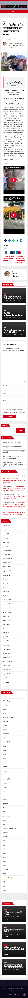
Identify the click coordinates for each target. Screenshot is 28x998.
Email (5, 393)
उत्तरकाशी (5, 725)
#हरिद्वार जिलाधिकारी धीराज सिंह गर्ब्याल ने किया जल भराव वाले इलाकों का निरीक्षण (17, 46)
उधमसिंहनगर (6, 734)
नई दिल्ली (5, 787)
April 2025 (6, 591)
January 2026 (6, 554)
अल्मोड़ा (4, 713)
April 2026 (6, 542)
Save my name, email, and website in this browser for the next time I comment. (14, 411)
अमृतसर (4, 709)
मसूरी (4, 841)
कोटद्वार (4, 746)
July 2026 (5, 529)
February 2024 (7, 649)
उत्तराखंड (5, 729)
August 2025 (6, 575)
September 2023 (7, 669)
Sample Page (16, 994)
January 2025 (6, 604)
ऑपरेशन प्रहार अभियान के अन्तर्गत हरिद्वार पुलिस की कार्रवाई (14, 948)
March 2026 (6, 546)
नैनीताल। (5, 795)
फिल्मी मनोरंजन (6, 816)
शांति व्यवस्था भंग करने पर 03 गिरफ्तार (11, 442)
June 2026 (6, 534)
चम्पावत (4, 758)
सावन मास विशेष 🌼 (7, 878)
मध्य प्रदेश (5, 832)
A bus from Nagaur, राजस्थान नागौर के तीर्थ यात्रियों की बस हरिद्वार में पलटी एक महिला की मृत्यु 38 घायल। (14, 512)
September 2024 (7, 620)
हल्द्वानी (4, 890)
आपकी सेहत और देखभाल (8, 717)
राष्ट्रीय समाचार (6, 857)
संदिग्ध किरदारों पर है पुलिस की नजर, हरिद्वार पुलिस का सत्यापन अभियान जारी (13, 967)
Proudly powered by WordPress (9, 988)
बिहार (4, 824)
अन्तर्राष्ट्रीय (5, 705)
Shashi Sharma (14, 39)
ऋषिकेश (5, 738)
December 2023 (7, 657)
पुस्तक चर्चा (5, 803)
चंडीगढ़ (4, 750)
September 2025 (7, 571)
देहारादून (5, 775)
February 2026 (7, 550)
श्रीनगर (4, 873)
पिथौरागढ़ (5, 799)
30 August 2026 (9, 916)
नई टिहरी (5, 783)
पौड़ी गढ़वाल (5, 812)
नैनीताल (4, 791)
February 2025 (7, 599)
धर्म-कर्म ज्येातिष (6, 779)
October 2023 (6, 665)
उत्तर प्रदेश (5, 721)
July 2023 (5, 678)
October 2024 (6, 616)
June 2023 (6, 682)
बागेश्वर (4, 820)
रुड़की (4, 861)
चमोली (4, 754)
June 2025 (6, 583)
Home (10, 994)
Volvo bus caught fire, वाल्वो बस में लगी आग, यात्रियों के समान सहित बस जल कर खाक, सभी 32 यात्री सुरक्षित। (14, 504)
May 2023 (5, 686)
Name (5, 386)
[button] (23, 11)
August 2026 (6, 525)
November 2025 (7, 562)
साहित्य (4, 882)
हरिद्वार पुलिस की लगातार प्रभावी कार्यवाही (12, 446)
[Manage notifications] (24, 994)
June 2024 (6, 632)
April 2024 (6, 641)
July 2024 (5, 628)
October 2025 (6, 567)
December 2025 (7, 558)
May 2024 (5, 637)
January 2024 (6, 653)
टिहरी (4, 762)
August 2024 (6, 624)
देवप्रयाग (5, 766)
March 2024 (6, 645)
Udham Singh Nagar (8, 701)
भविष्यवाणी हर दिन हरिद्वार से (9, 828)
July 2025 (5, 579)
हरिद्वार (4, 21)
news (4, 696)
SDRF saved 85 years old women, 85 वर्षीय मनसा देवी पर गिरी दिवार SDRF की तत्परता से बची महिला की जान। (14, 488)
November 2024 (7, 612)
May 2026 (5, 538)
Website (5, 400)
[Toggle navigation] (13, 11)
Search (5, 425)
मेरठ (4, 849)
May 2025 (5, 587)
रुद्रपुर (4, 865)
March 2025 (6, 595)
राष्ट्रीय (4, 853)
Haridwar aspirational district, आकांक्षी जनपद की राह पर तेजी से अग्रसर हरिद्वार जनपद (14, 496)
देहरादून (4, 771)
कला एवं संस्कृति (6, 742)
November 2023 (7, 661)
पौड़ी (4, 808)
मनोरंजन (5, 836)
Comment (6, 354)
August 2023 (6, 674)
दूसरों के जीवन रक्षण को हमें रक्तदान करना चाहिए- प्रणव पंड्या (9, 258)
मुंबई (4, 845)
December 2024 (7, 608)
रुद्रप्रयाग (5, 869)
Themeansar (14, 990)
